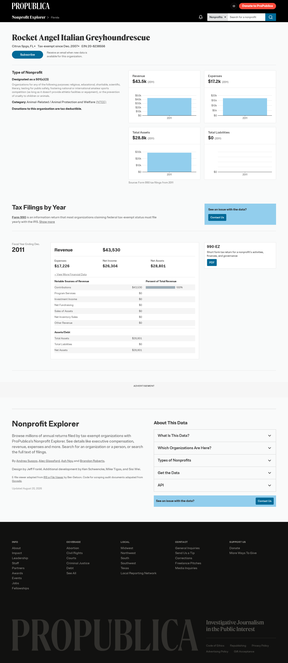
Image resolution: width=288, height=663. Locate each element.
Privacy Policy (260, 645)
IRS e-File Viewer (53, 477)
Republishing (238, 645)
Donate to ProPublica (257, 6)
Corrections (183, 558)
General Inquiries (187, 548)
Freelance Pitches (188, 563)
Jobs (15, 583)
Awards (17, 573)
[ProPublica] (31, 6)
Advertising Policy (217, 651)
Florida (55, 17)
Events (17, 578)
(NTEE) (101, 102)
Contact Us (217, 217)
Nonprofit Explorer (28, 17)
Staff (15, 563)
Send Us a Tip (185, 553)
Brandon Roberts (92, 461)
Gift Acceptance (244, 651)
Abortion (72, 548)
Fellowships (20, 588)
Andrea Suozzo (26, 461)
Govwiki (17, 481)
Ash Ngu (67, 461)
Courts (71, 558)
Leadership (20, 558)
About (16, 548)
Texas (125, 568)
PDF (212, 262)
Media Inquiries (186, 568)
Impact (17, 553)
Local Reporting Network (138, 573)
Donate (234, 548)
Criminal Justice (78, 563)
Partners (18, 568)
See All (71, 573)
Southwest (128, 563)
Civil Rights (74, 553)
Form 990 (19, 217)
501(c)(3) (42, 79)
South (125, 558)
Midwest (127, 548)
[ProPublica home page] (105, 635)
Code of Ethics (215, 645)
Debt (70, 568)
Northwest (128, 553)
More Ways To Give (243, 553)
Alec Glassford (49, 461)
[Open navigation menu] (234, 6)
